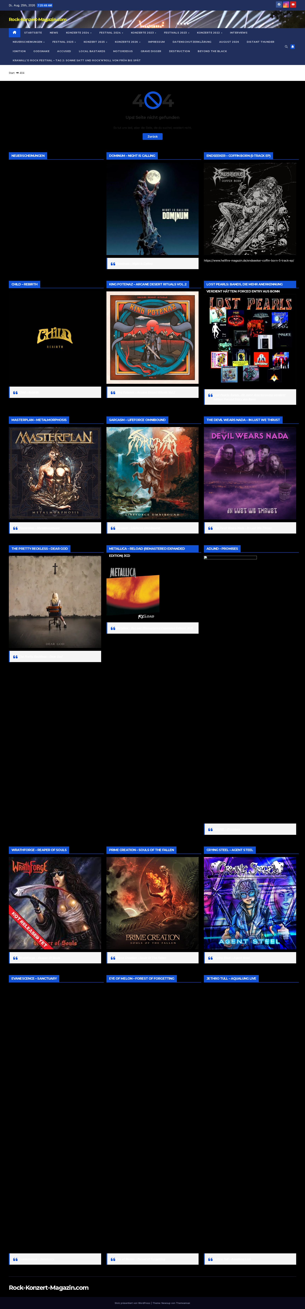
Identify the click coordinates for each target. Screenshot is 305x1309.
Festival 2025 (63, 41)
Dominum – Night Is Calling (134, 263)
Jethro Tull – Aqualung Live (232, 1259)
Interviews (238, 32)
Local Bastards (92, 51)
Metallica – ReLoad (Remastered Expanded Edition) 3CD (154, 628)
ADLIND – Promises (226, 829)
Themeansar (183, 1303)
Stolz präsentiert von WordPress (133, 1303)
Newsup (166, 1303)
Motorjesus (123, 51)
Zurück (153, 136)
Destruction (179, 51)
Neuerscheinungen (28, 41)
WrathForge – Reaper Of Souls (39, 957)
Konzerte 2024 (78, 32)
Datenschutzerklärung (192, 41)
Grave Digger (151, 51)
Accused (64, 51)
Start (11, 73)
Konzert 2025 (95, 41)
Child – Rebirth (28, 392)
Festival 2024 (110, 32)
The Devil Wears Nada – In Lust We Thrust (242, 528)
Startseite (33, 32)
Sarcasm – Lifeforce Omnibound (138, 528)
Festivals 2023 (176, 32)
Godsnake (41, 51)
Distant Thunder (260, 41)
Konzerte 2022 (209, 32)
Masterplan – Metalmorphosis (38, 528)
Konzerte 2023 (143, 32)
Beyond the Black (212, 51)
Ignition (19, 51)
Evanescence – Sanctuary (36, 1259)
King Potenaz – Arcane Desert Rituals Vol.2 (145, 392)
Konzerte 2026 (127, 41)
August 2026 (229, 41)
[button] (286, 46)
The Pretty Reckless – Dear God (40, 656)
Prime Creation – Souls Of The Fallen (141, 957)
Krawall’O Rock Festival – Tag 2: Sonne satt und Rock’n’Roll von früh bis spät (77, 60)
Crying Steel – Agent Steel (231, 957)
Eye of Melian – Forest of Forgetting (140, 1259)
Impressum (156, 41)
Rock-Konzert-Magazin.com (37, 19)
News (54, 32)
